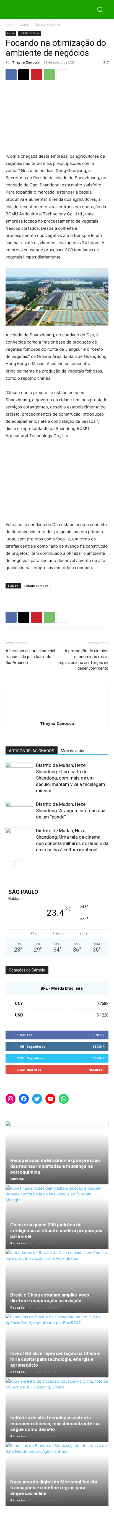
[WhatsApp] (49, 74)
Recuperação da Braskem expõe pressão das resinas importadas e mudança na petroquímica (55, 1166)
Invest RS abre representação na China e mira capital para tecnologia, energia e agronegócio (55, 1359)
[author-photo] (57, 715)
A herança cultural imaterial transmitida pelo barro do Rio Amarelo (30, 656)
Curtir (98, 1035)
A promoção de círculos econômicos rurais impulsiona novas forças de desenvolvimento (83, 659)
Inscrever (96, 1070)
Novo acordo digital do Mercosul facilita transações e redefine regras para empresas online (53, 1487)
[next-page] (17, 863)
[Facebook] (11, 74)
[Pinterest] (36, 74)
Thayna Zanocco (26, 62)
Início (10, 24)
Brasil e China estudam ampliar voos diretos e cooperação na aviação (49, 1297)
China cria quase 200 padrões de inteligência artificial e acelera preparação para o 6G (56, 1230)
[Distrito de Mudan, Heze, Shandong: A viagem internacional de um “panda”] (19, 810)
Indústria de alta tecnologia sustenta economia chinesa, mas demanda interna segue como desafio (55, 1423)
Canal (24, 24)
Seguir (99, 1046)
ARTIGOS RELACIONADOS (31, 751)
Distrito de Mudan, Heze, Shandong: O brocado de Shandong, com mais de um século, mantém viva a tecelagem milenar (70, 777)
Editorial (17, 1179)
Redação (17, 1243)
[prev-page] (9, 863)
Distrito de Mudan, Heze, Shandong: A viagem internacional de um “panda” (71, 810)
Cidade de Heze (47, 24)
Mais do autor (73, 751)
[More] (62, 74)
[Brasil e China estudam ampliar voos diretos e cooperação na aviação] (57, 1281)
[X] (23, 74)
